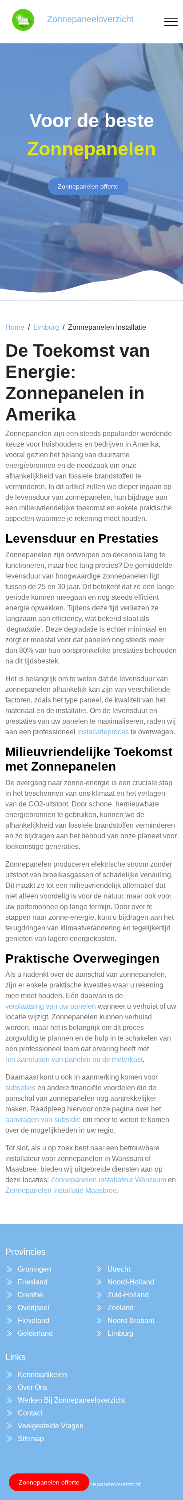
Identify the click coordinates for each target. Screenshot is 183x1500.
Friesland (32, 1282)
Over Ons (32, 1387)
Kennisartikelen (41, 1374)
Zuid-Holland (127, 1295)
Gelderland (34, 1333)
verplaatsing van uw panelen (50, 1006)
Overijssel (32, 1307)
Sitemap (30, 1438)
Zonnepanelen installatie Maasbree (61, 1190)
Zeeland (120, 1307)
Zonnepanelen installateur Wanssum (108, 1180)
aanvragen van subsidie (43, 1119)
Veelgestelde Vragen (50, 1426)
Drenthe (29, 1295)
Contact (29, 1413)
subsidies (20, 1087)
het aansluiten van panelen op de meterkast (74, 1059)
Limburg (46, 327)
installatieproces (103, 732)
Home (14, 327)
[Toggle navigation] (171, 22)
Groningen (33, 1269)
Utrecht (118, 1269)
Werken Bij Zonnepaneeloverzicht (70, 1400)
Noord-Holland (130, 1282)
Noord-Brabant (130, 1320)
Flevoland (32, 1320)
